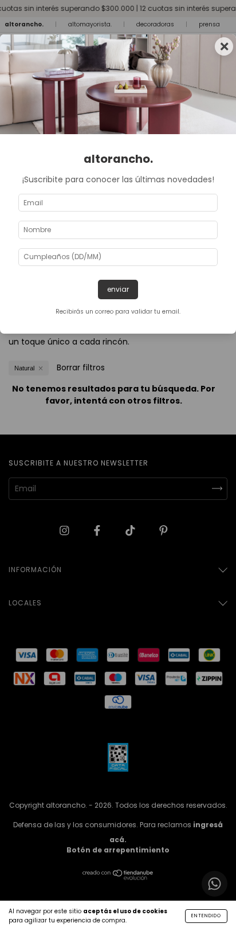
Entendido (206, 916)
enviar (118, 289)
